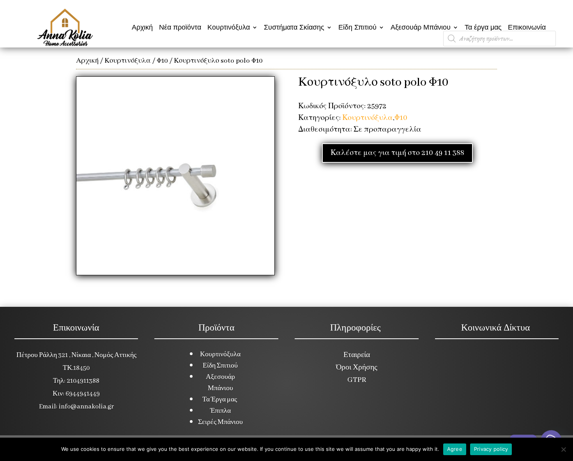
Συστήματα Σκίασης (294, 27)
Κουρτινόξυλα (228, 27)
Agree (454, 449)
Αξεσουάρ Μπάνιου (421, 27)
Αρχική (142, 27)
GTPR (356, 380)
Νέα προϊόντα (180, 27)
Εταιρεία (356, 355)
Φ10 (162, 61)
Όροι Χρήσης (356, 367)
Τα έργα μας (483, 27)
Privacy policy (491, 449)
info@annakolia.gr (86, 407)
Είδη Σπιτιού (357, 27)
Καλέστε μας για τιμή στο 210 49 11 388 (397, 153)
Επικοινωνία (527, 27)
